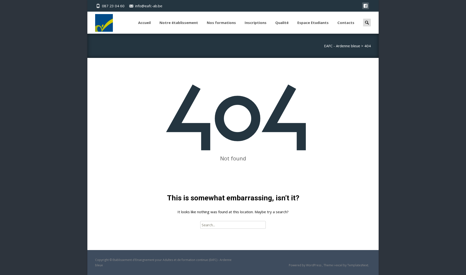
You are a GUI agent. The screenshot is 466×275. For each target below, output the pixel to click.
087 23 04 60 (113, 5)
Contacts (345, 22)
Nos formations (221, 22)
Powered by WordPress (305, 265)
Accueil (144, 22)
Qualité (282, 22)
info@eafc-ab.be (148, 5)
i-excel (338, 265)
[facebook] (365, 8)
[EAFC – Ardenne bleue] (100, 22)
